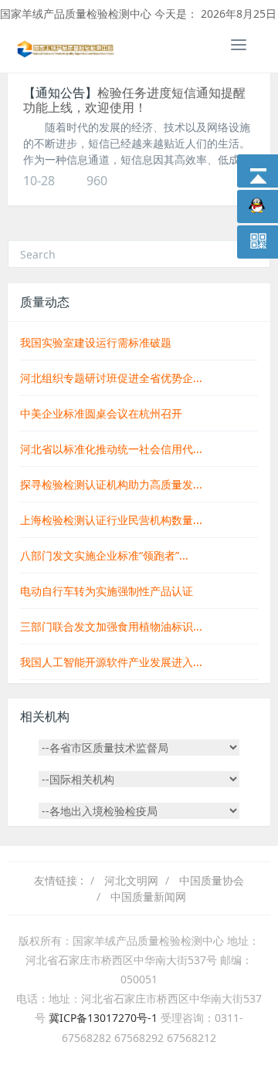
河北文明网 (131, 880)
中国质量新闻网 (148, 896)
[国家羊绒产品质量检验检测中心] (65, 47)
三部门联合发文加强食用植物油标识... (111, 626)
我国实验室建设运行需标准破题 (95, 342)
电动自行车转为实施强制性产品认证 (106, 591)
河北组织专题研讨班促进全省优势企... (111, 377)
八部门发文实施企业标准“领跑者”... (104, 555)
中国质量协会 (211, 880)
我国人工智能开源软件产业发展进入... (111, 662)
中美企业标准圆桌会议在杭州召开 (101, 413)
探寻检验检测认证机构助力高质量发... (111, 484)
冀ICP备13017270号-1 (105, 1017)
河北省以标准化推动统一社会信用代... (111, 449)
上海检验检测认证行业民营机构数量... (111, 520)
